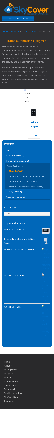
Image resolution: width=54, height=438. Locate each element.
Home (7, 362)
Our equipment (11, 369)
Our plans (8, 373)
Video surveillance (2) (15, 197)
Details (35, 135)
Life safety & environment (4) (18, 161)
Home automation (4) (15, 156)
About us (8, 365)
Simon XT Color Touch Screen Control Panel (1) (28, 176)
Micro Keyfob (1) (16, 171)
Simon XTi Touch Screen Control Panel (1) (26, 186)
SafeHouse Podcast (13, 393)
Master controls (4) (14, 166)
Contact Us (9, 401)
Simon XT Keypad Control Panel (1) (23, 181)
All (8, 150)
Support (8, 377)
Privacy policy (10, 389)
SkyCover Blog (11, 397)
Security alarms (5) (14, 192)
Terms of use (10, 385)
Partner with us (11, 381)
